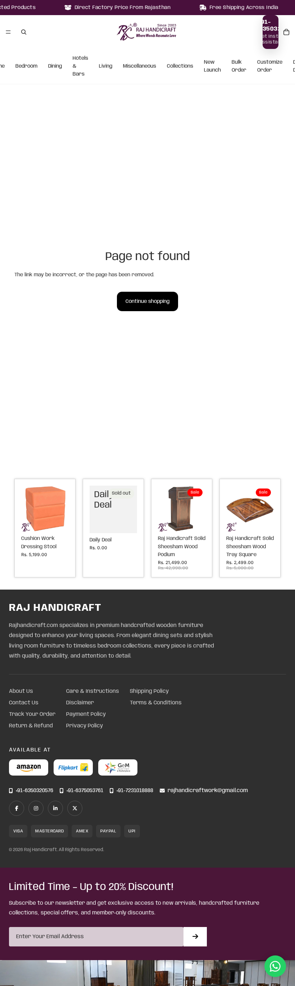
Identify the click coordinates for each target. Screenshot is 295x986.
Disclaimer (80, 703)
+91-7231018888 (135, 791)
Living (105, 66)
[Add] (57, 520)
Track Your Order (32, 714)
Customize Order (269, 66)
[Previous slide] (29, 509)
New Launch (212, 66)
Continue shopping (147, 301)
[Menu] (8, 32)
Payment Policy (86, 714)
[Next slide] (61, 509)
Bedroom (26, 66)
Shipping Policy (149, 691)
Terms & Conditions (156, 703)
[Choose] (194, 520)
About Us (21, 691)
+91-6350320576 (34, 791)
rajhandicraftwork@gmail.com (208, 791)
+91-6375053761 (85, 791)
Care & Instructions (92, 691)
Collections (180, 66)
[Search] (24, 32)
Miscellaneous (139, 66)
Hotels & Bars (80, 66)
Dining (55, 66)
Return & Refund (31, 726)
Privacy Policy (84, 726)
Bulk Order (239, 66)
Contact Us (23, 703)
